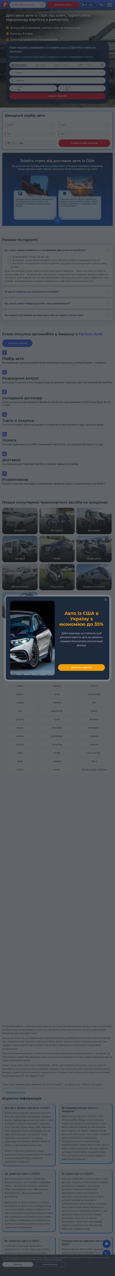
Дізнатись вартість (81, 667)
